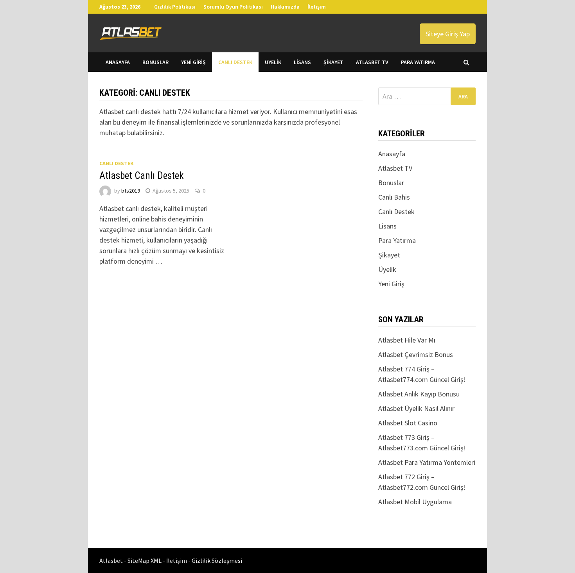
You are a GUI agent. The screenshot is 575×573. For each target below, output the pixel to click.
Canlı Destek (235, 62)
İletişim (316, 6)
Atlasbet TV (372, 62)
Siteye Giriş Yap (448, 33)
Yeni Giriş (193, 62)
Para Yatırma (418, 62)
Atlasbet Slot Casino (407, 422)
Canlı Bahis (394, 197)
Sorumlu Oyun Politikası (233, 6)
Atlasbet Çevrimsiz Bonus (415, 354)
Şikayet (333, 62)
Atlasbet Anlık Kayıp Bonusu (419, 393)
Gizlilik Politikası (175, 6)
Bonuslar (155, 62)
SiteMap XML (145, 560)
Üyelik (273, 62)
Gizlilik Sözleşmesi (217, 560)
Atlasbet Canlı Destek (141, 175)
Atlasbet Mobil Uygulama (415, 501)
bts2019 (130, 190)
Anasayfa (118, 62)
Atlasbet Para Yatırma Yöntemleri (426, 462)
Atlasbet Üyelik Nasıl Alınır (416, 408)
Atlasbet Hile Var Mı (406, 340)
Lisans (302, 62)
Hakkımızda (285, 6)
